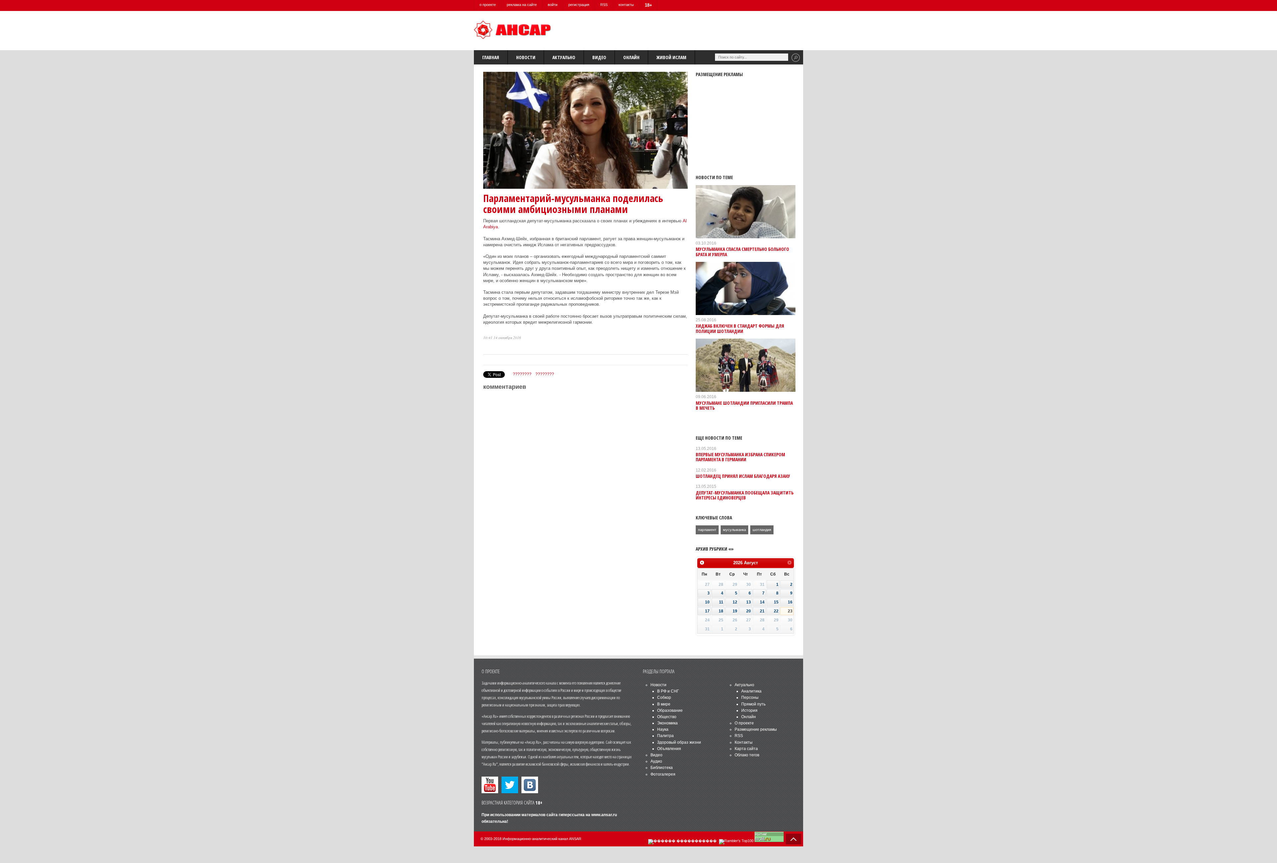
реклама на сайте (522, 5)
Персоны (750, 697)
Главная (490, 57)
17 (707, 611)
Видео (599, 57)
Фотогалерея (662, 774)
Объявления (669, 748)
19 (735, 611)
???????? (522, 374)
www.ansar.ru (604, 814)
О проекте (744, 723)
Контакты (744, 742)
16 (790, 602)
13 (748, 602)
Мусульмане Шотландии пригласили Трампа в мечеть (744, 405)
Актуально (563, 57)
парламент (707, 530)
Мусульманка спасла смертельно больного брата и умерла (742, 251)
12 (735, 602)
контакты (626, 5)
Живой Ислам (671, 57)
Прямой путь (753, 704)
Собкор (664, 697)
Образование (670, 710)
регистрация (578, 5)
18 (721, 611)
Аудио (656, 761)
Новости (525, 57)
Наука (662, 729)
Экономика (667, 723)
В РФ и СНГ (668, 691)
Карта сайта (746, 748)
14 (762, 602)
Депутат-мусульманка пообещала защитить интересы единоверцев (744, 495)
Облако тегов (747, 755)
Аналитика (751, 691)
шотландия (762, 530)
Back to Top (793, 839)
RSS (604, 5)
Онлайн (631, 57)
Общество (666, 716)
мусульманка (734, 530)
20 (748, 611)
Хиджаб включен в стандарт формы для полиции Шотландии (740, 328)
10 (707, 602)
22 (776, 611)
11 (721, 602)
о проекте (488, 5)
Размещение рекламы (756, 729)
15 (776, 602)
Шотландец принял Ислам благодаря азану (743, 476)
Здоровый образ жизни (679, 742)
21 (762, 611)
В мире (663, 704)
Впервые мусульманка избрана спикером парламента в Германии (740, 457)
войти (552, 5)
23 (790, 611)
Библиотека (661, 767)
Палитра (665, 735)
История (749, 710)
